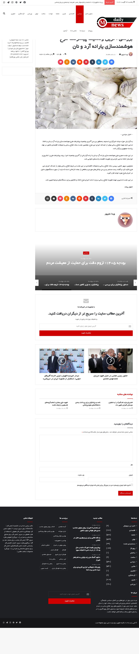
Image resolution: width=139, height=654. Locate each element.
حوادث (51, 14)
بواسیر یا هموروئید (60, 540)
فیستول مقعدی (46, 554)
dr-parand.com (16, 54)
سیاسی (80, 14)
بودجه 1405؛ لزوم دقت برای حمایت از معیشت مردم (86, 263)
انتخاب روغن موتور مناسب (47, 527)
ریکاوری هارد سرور (23, 543)
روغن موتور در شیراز (59, 545)
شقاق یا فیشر (45, 545)
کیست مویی (44, 568)
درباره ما (82, 31)
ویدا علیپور (124, 55)
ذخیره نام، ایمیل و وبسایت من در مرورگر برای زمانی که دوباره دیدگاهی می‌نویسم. (104, 485)
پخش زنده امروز (61, 564)
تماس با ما (73, 31)
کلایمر (27, 43)
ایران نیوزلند (62, 531)
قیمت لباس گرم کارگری (18, 546)
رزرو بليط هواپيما (17, 43)
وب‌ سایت (81, 475)
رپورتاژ (90, 31)
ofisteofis (29, 529)
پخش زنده (52, 559)
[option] (86, 263)
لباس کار (9, 526)
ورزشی (30, 14)
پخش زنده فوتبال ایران (59, 568)
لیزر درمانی (62, 559)
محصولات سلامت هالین (25, 551)
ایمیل (131, 475)
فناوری (13, 14)
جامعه (57, 14)
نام (132, 465)
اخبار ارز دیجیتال (129, 526)
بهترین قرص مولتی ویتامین (46, 531)
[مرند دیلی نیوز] (117, 22)
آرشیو (65, 31)
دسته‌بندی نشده (129, 544)
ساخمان (132, 553)
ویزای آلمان (25, 51)
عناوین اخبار (88, 14)
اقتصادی (71, 14)
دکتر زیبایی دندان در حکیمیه (23, 526)
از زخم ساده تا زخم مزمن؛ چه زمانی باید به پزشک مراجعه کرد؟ (82, 2)
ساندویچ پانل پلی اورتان (16, 48)
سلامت (43, 14)
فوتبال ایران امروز (60, 554)
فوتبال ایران (54, 550)
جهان (36, 14)
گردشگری (21, 14)
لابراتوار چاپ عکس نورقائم (19, 57)
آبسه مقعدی (62, 527)
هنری (64, 14)
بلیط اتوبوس (14, 40)
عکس (133, 566)
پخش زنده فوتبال (47, 564)
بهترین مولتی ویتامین (59, 536)
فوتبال (64, 550)
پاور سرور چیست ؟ (18, 529)
